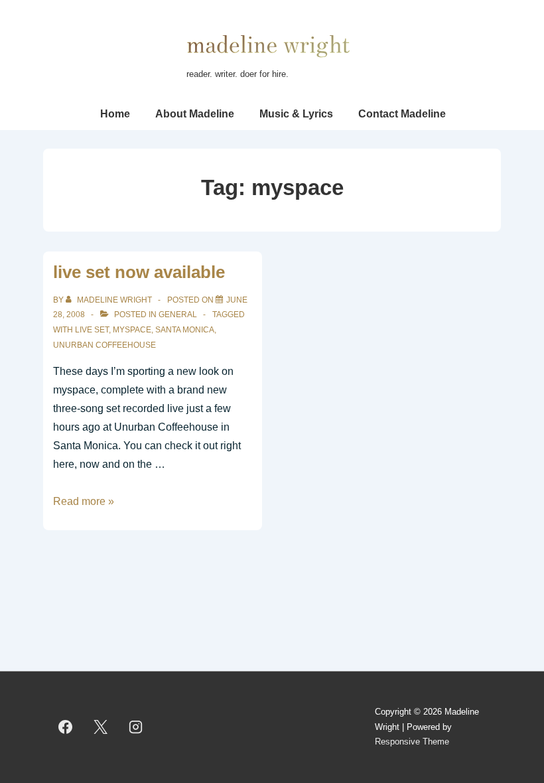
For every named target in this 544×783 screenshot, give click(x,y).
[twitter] (100, 727)
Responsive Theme (412, 742)
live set (92, 329)
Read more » (83, 501)
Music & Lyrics (296, 113)
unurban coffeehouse (104, 345)
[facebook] (65, 727)
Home (115, 113)
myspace (132, 329)
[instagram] (136, 727)
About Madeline (194, 113)
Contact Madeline (402, 113)
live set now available (139, 272)
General (178, 314)
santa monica (184, 329)
